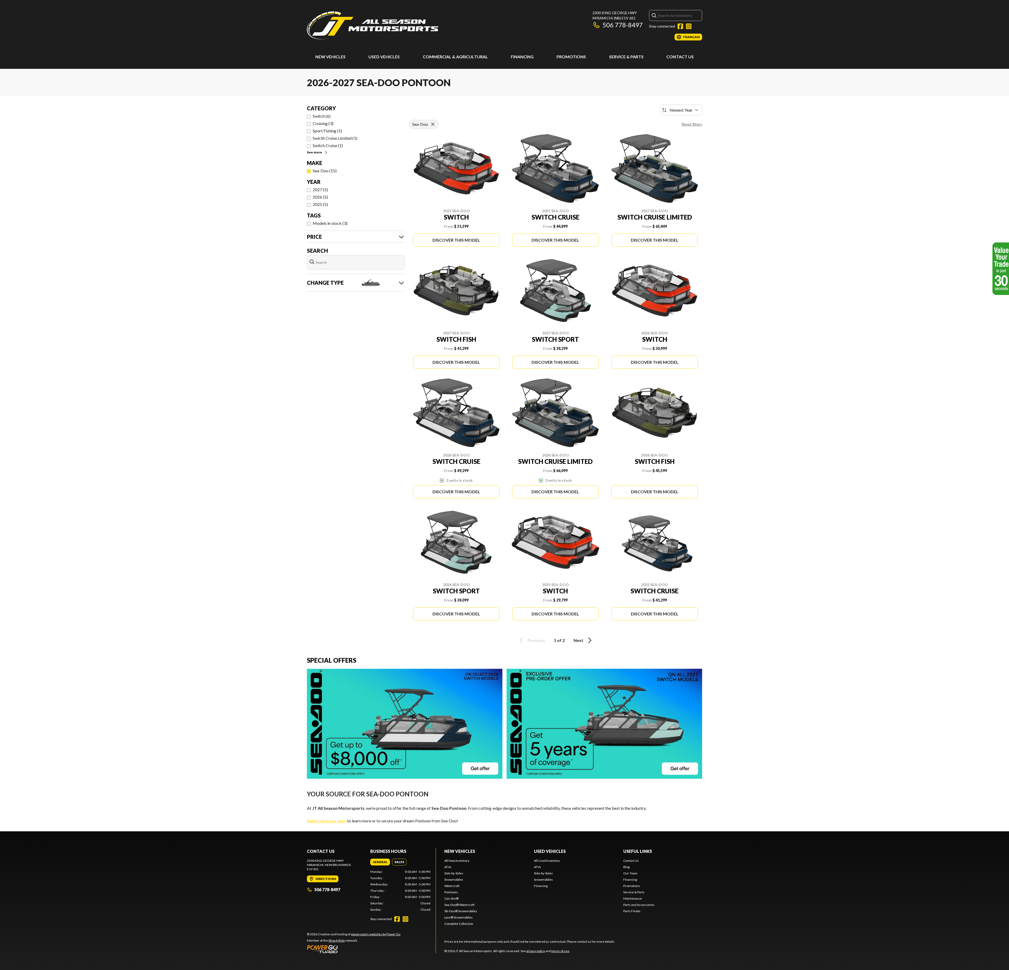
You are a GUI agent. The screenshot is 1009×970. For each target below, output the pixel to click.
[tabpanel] (400, 891)
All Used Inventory (547, 861)
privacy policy (535, 951)
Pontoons (451, 892)
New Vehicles (330, 56)
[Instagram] (689, 26)
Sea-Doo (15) (325, 170)
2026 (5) (320, 196)
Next (578, 640)
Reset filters (692, 124)
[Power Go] (354, 949)
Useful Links (637, 851)
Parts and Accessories (639, 905)
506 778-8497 (623, 25)
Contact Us (680, 56)
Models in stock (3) (330, 223)
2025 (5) (320, 204)
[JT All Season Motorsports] (372, 25)
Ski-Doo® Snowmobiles (460, 911)
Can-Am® (451, 898)
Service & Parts (626, 56)
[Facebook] (680, 26)
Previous (536, 640)
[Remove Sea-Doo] (432, 124)
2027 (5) (320, 189)
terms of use (560, 951)
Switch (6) (322, 115)
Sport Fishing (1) (327, 130)
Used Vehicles (384, 56)
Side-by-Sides (453, 873)
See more (314, 152)
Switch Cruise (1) (328, 145)
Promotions (571, 56)
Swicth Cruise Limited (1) (335, 138)
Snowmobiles (453, 879)
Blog (626, 867)
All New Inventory (456, 861)
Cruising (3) (323, 123)
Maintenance (632, 898)
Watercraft (452, 886)
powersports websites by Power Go (375, 934)
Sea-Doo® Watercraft (459, 905)
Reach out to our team (326, 820)
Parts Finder (632, 911)
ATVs (447, 867)
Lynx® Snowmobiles (458, 917)
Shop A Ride (336, 940)
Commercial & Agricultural (455, 56)
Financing (522, 56)
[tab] (380, 862)
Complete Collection (458, 924)
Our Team (630, 873)
